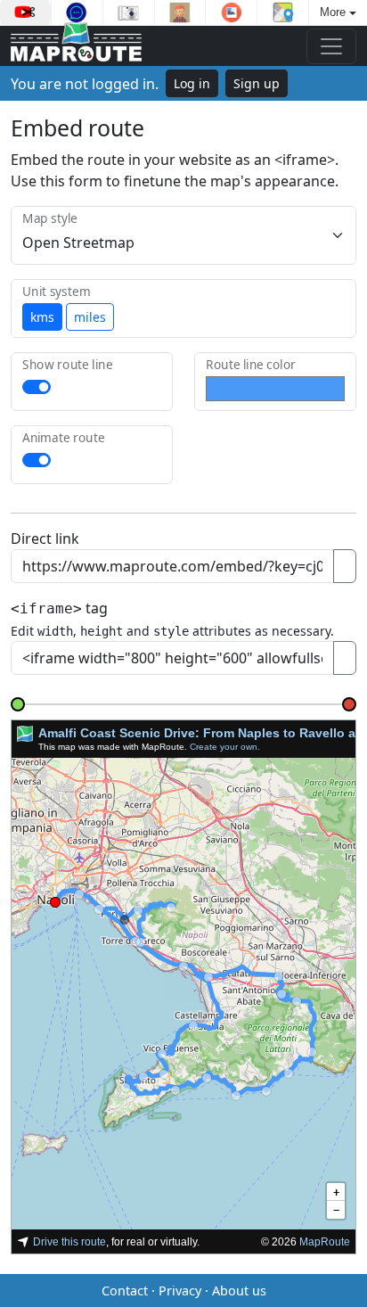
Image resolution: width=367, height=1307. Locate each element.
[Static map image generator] (283, 12)
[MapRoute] (76, 46)
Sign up (256, 83)
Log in (192, 83)
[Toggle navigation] (331, 46)
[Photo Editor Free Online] (129, 12)
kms (42, 316)
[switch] (36, 387)
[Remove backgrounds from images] (231, 12)
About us (239, 1290)
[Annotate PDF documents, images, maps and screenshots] (77, 12)
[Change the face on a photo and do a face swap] (180, 12)
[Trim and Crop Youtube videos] (25, 12)
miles (90, 316)
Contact (125, 1290)
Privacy (180, 1290)
